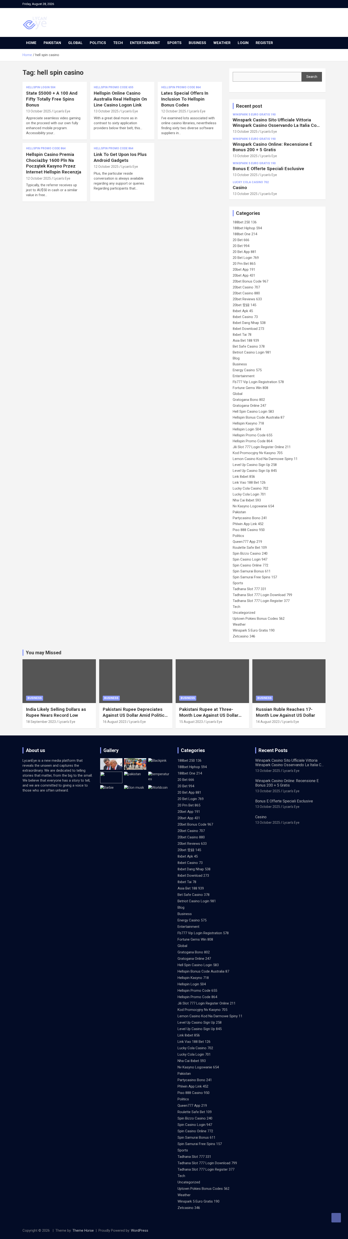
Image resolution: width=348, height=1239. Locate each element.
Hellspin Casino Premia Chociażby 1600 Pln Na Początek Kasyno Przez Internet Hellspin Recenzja (53, 163)
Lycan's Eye (62, 111)
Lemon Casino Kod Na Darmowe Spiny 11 (265, 459)
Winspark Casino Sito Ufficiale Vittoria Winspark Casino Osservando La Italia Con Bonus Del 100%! (276, 125)
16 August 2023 (114, 722)
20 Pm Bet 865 (244, 263)
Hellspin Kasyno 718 (248, 423)
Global (75, 43)
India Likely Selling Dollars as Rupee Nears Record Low (56, 712)
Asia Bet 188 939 (246, 340)
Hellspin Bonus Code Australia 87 (258, 417)
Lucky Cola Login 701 (249, 494)
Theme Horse (83, 1230)
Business (197, 43)
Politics (98, 43)
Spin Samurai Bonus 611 (252, 571)
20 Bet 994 (241, 246)
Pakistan (52, 43)
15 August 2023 (191, 722)
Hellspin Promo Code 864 (181, 87)
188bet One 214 (245, 234)
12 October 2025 (173, 111)
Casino (240, 187)
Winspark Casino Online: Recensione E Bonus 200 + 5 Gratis (272, 147)
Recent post (249, 106)
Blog (236, 358)
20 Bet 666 (241, 240)
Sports (174, 43)
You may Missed (43, 652)
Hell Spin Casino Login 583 (253, 411)
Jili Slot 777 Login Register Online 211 (262, 447)
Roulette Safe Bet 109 (250, 547)
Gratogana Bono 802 (249, 400)
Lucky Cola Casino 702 (251, 182)
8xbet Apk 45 (243, 311)
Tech (118, 43)
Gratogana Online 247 (249, 405)
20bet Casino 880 (246, 293)
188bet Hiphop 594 (247, 228)
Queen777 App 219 (247, 542)
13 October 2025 (38, 111)
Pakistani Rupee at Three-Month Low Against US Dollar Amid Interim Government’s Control (208, 718)
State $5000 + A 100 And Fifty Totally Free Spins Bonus (51, 98)
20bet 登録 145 (244, 305)
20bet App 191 (244, 269)
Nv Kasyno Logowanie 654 (253, 506)
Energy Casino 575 (247, 370)
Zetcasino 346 (244, 636)
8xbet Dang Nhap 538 (249, 323)
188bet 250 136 (245, 222)
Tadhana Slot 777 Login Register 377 (261, 601)
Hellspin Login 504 (40, 87)
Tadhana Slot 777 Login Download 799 (262, 595)
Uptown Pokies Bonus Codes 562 (259, 618)
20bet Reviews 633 (247, 299)
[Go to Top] (336, 1217)
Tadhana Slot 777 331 (249, 589)
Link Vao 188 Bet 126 (249, 482)
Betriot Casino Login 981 (252, 352)
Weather (222, 43)
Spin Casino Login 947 (250, 559)
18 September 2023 (41, 722)
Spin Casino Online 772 (250, 565)
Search (311, 77)
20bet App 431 (244, 275)
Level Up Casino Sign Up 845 (255, 471)
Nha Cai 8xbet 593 (247, 500)
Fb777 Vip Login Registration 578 (258, 382)
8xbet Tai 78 (242, 334)
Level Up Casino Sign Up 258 (255, 465)
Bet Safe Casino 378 (249, 346)
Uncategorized (244, 613)
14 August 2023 (268, 722)
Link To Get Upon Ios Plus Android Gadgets (120, 157)
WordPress (139, 1230)
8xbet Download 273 (248, 329)
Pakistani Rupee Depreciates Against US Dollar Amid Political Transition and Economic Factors (135, 718)
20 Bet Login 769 (246, 258)
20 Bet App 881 (244, 252)
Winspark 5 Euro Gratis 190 (254, 114)
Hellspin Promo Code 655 (113, 87)
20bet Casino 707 (246, 287)
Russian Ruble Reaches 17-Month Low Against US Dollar (285, 712)
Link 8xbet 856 (244, 476)
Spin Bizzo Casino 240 (250, 553)
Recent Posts (273, 750)
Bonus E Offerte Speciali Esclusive (268, 168)
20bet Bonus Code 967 (250, 281)
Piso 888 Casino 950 (249, 530)
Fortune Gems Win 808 (250, 388)
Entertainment (145, 43)
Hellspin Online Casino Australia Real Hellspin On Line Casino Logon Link (120, 98)
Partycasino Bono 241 (250, 518)
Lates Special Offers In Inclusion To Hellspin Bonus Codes (184, 98)
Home (31, 43)
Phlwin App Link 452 (248, 524)
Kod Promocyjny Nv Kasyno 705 (257, 453)
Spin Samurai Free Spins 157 (255, 577)
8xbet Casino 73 (245, 317)
